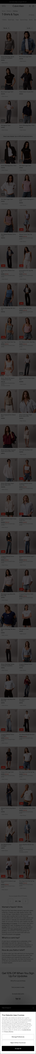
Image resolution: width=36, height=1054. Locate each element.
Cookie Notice (26, 1029)
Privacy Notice (8, 1031)
